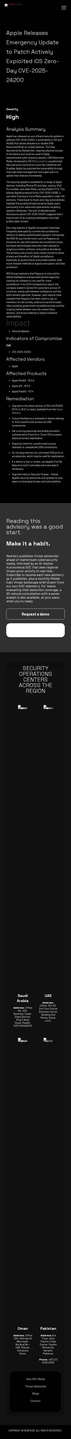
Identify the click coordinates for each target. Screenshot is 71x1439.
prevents (43, 161)
